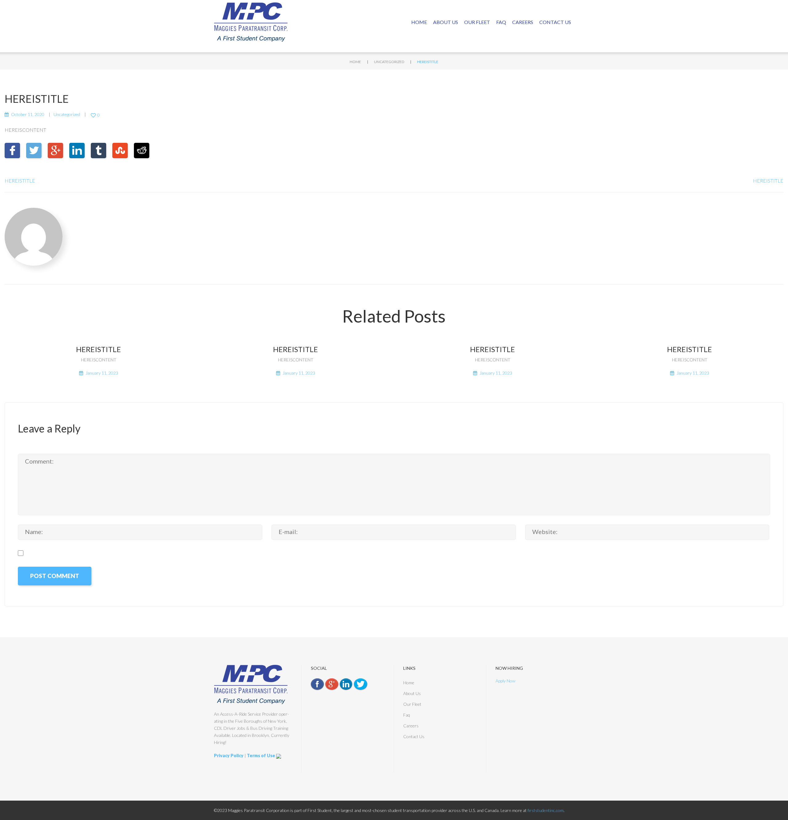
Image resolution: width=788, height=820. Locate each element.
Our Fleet (477, 22)
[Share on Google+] (55, 150)
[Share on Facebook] (12, 150)
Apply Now (505, 680)
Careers (522, 22)
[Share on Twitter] (34, 150)
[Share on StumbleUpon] (120, 150)
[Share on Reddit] (141, 150)
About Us (445, 22)
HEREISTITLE (20, 180)
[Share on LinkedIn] (77, 150)
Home (419, 22)
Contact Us (555, 22)
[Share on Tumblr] (98, 150)
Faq (501, 22)
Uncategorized (389, 61)
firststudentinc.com (546, 810)
